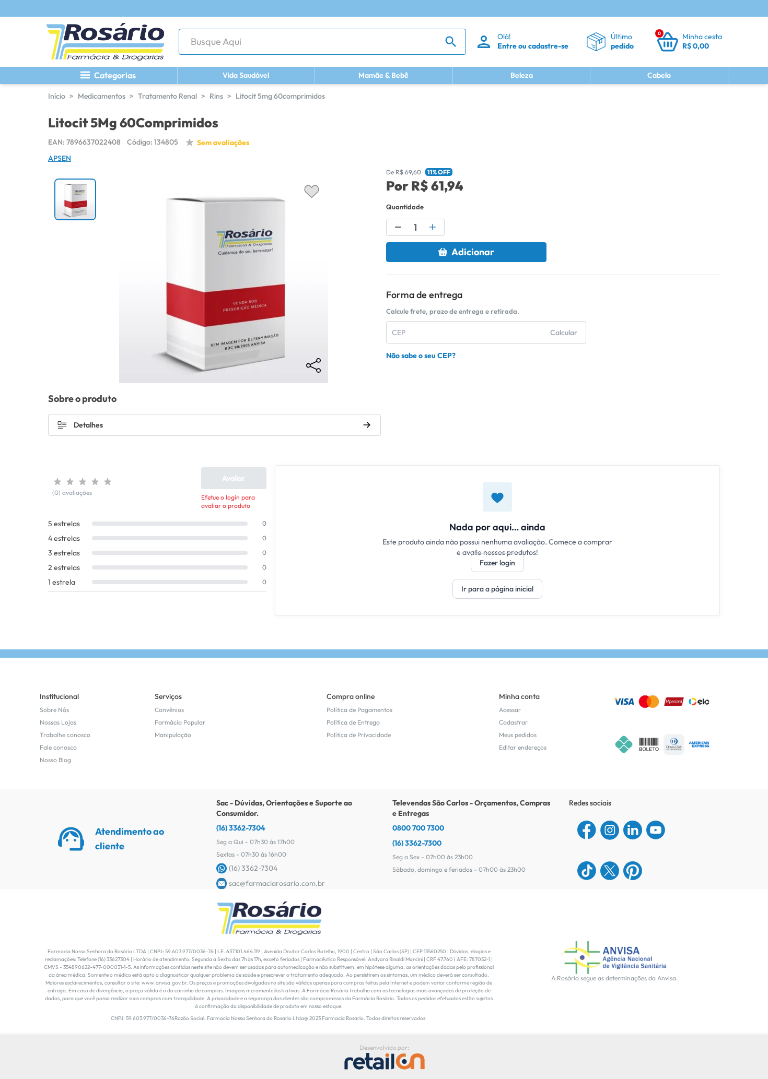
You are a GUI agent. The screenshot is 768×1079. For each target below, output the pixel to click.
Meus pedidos (518, 735)
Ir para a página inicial (497, 589)
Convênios (169, 710)
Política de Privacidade (359, 735)
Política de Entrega (353, 722)
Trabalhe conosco (65, 735)
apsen (59, 158)
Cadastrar (513, 722)
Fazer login (497, 562)
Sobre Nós (54, 710)
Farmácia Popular (180, 722)
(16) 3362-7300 (416, 843)
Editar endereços (522, 747)
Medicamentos (101, 96)
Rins (216, 96)
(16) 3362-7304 (240, 828)
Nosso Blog (55, 760)
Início (56, 96)
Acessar (510, 710)
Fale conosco (58, 747)
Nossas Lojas (58, 722)
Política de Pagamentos (359, 710)
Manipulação (173, 735)
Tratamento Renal (167, 96)
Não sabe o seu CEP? (421, 355)
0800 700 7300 (418, 828)
